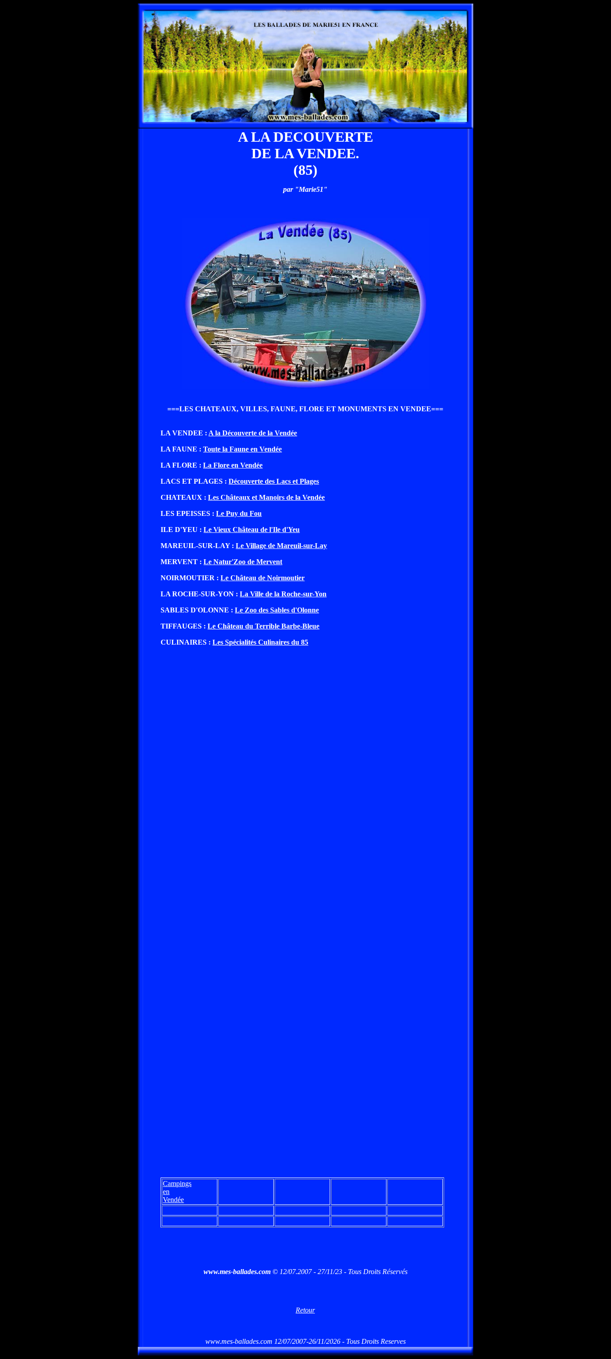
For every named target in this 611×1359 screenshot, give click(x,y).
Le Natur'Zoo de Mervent (243, 562)
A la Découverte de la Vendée (252, 433)
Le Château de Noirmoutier (263, 578)
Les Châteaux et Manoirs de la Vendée (266, 497)
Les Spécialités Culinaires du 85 (260, 642)
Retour (305, 1310)
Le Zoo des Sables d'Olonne (277, 610)
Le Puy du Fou (239, 513)
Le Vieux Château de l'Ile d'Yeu (252, 529)
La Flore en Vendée (233, 465)
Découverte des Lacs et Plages (274, 481)
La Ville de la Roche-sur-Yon (283, 594)
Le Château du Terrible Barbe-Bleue (263, 626)
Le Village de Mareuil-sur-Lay (281, 545)
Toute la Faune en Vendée (242, 449)
